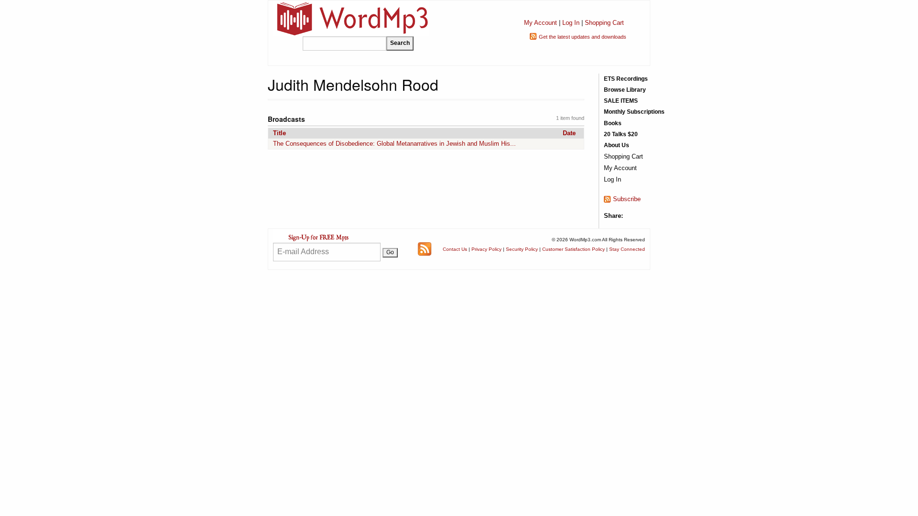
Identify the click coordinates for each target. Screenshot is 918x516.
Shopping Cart (604, 22)
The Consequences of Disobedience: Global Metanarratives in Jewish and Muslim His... (394, 143)
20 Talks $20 (621, 134)
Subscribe (627, 199)
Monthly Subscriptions (634, 111)
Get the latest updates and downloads (582, 37)
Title (279, 133)
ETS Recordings (626, 78)
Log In (570, 22)
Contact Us (455, 249)
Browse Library (625, 89)
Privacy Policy (486, 249)
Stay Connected (627, 249)
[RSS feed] (424, 248)
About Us (616, 145)
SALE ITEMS (621, 100)
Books (613, 123)
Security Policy (522, 249)
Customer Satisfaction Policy (573, 249)
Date (569, 133)
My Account (540, 22)
